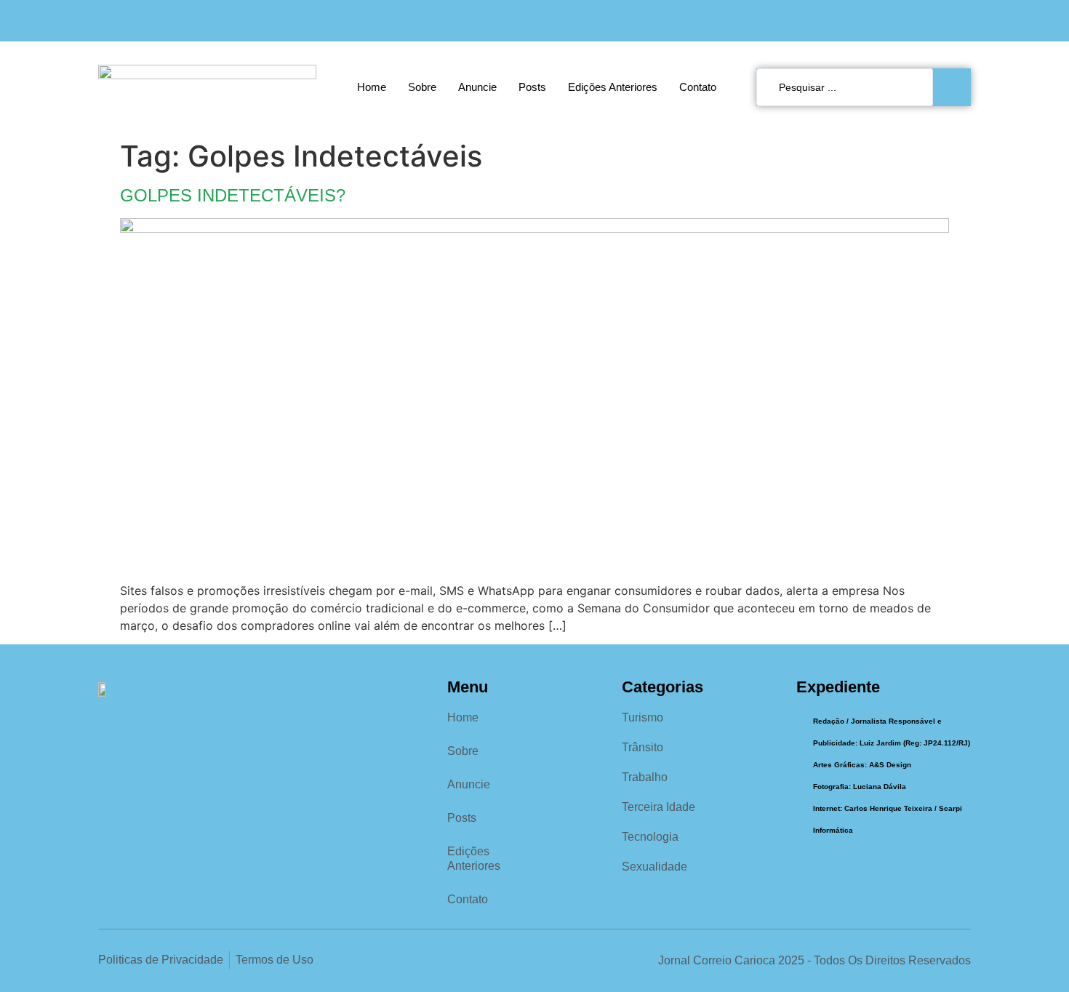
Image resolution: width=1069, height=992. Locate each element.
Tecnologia (650, 837)
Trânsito (642, 747)
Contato (697, 87)
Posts (532, 87)
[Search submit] (955, 87)
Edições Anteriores (612, 87)
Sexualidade (654, 866)
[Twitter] (962, 21)
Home (371, 87)
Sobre (422, 87)
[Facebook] (902, 21)
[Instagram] (932, 21)
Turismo (642, 717)
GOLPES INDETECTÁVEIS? (232, 195)
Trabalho (645, 777)
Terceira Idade (658, 807)
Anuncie (477, 87)
